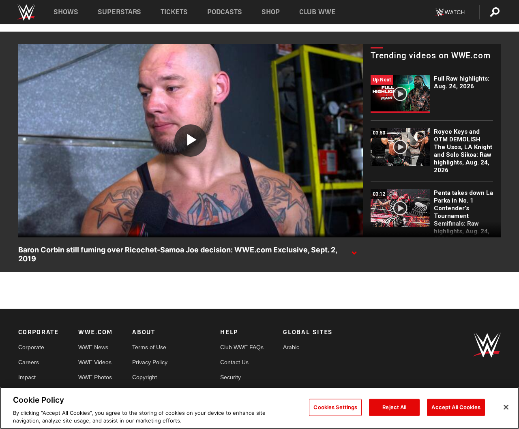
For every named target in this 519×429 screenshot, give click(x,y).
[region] (259, 408)
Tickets (174, 12)
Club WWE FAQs (242, 347)
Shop (271, 12)
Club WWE (317, 12)
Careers (28, 362)
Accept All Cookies (455, 407)
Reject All (394, 407)
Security (230, 377)
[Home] (25, 12)
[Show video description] (354, 250)
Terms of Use (149, 347)
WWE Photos (95, 377)
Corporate (31, 347)
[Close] (506, 407)
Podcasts (224, 12)
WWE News (93, 347)
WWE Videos (95, 362)
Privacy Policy (149, 362)
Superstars (120, 12)
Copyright (144, 377)
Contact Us (234, 362)
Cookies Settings (335, 407)
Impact (27, 377)
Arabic (291, 347)
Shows (66, 12)
